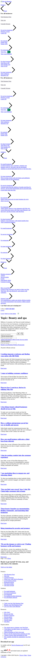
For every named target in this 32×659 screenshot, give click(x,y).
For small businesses (9, 591)
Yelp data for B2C (9, 584)
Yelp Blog (7, 621)
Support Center (8, 618)
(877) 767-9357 (10, 309)
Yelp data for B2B (9, 585)
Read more (4, 368)
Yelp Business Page (6, 17)
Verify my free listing (6, 312)
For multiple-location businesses (12, 596)
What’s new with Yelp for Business (13, 579)
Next (9, 558)
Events (18, 339)
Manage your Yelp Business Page (13, 605)
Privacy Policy (23, 655)
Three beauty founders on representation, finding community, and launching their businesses (15, 510)
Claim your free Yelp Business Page (13, 603)
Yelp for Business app (17, 645)
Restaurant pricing (9, 582)
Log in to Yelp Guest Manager (12, 606)
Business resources (9, 615)
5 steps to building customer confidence (14, 373)
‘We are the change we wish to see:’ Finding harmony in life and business (16, 545)
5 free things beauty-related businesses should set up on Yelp (14, 408)
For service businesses (10, 593)
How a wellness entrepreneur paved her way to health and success (14, 424)
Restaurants (21, 345)
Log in (2, 310)
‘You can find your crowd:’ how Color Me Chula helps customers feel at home (15, 490)
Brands (3, 345)
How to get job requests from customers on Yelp (17, 633)
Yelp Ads (3, 20)
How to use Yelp (8, 614)
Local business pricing (10, 580)
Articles (3, 339)
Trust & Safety (8, 620)
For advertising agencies (10, 597)
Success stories (24, 339)
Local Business (9, 345)
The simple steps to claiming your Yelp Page (16, 627)
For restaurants (8, 594)
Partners (15, 345)
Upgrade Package (5, 24)
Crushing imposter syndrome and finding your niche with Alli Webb (15, 355)
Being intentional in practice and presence (15, 528)
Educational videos (10, 339)
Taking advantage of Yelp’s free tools (14, 632)
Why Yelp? (7, 612)
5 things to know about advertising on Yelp (15, 635)
